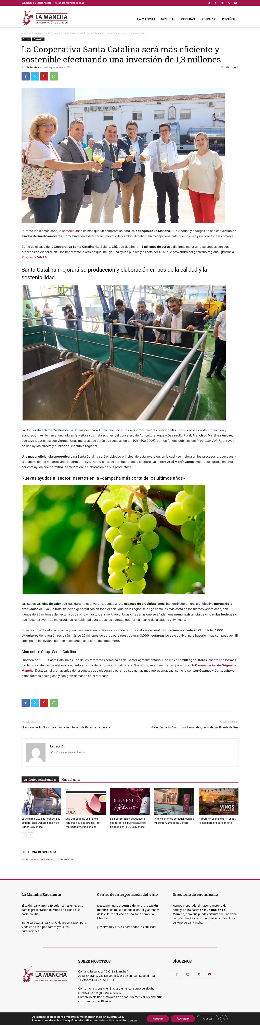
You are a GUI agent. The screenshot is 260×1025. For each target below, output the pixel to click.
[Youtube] (235, 3)
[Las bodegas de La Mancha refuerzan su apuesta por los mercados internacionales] (86, 801)
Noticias (168, 19)
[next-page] (30, 834)
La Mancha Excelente (49, 905)
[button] (209, 2)
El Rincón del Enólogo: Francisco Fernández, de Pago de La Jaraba (66, 727)
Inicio (25, 33)
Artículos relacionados (40, 780)
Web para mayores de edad (69, 2)
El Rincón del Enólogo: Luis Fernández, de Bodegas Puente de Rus (194, 727)
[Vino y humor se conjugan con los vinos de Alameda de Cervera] (174, 801)
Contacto (208, 19)
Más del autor (71, 780)
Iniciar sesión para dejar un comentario (47, 859)
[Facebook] (215, 3)
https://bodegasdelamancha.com (67, 752)
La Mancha (146, 19)
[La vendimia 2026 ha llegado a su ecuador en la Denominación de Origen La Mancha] (41, 801)
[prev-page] (24, 834)
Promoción (38, 39)
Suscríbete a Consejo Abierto (36, 2)
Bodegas (188, 19)
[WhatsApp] (54, 76)
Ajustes (207, 1019)
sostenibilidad (72, 231)
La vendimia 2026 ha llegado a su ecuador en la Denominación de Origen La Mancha (41, 822)
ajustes (132, 1020)
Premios (36, 33)
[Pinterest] (44, 76)
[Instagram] (222, 3)
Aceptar (158, 1019)
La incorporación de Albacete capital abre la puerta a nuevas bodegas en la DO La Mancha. (128, 822)
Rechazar (183, 1019)
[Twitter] (229, 3)
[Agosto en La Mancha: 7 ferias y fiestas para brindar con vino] (218, 801)
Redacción (32, 67)
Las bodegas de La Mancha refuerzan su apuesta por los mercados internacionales (83, 822)
